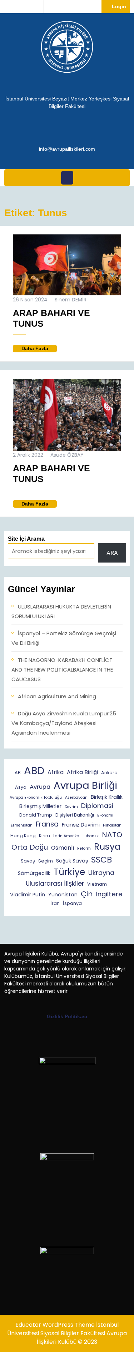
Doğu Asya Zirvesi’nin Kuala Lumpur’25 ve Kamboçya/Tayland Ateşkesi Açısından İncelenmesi (63, 723)
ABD (34, 770)
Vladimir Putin (27, 894)
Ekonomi (105, 815)
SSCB (101, 859)
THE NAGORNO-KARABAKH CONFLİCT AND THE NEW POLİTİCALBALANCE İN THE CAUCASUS (62, 669)
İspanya (72, 903)
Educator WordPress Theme (55, 1325)
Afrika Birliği (82, 772)
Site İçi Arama (26, 539)
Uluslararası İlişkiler (55, 883)
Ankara (109, 773)
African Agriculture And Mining (57, 696)
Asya (20, 787)
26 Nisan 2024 (30, 299)
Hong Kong (23, 836)
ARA (112, 553)
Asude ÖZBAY (67, 455)
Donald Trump (35, 815)
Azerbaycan (76, 797)
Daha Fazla (39, 348)
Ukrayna (101, 872)
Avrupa (40, 787)
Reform (84, 848)
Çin (87, 894)
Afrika (56, 772)
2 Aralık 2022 (28, 455)
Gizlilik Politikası (67, 1016)
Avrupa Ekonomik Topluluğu (36, 797)
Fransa (47, 824)
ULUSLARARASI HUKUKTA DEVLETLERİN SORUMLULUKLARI (61, 611)
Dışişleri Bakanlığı (74, 815)
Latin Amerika (66, 836)
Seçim (45, 861)
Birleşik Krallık (107, 797)
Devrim (71, 806)
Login (121, 6)
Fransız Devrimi (81, 824)
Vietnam (97, 884)
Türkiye (69, 872)
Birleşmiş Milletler (40, 806)
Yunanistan (63, 894)
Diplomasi (97, 805)
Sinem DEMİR (70, 299)
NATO (112, 835)
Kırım (44, 836)
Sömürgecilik (34, 873)
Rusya (107, 846)
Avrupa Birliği (85, 785)
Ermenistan (22, 825)
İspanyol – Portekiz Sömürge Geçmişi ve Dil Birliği (63, 638)
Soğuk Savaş (72, 860)
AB (18, 773)
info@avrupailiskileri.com (67, 149)
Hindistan (112, 825)
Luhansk (91, 836)
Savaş (28, 861)
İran (55, 903)
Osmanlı (62, 847)
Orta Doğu (29, 847)
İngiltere (109, 894)
